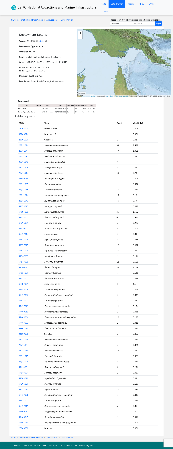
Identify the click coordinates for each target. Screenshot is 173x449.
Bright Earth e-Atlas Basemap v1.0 (117, 96)
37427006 (23, 295)
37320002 (23, 228)
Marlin (103, 3)
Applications (52, 19)
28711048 (23, 161)
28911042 (23, 200)
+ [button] (80, 33)
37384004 (23, 289)
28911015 (23, 189)
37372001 (23, 278)
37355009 (23, 272)
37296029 (23, 223)
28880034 (23, 178)
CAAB (151, 3)
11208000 (23, 128)
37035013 (23, 206)
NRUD (141, 3)
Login (158, 23)
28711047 (23, 156)
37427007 (23, 300)
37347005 (23, 256)
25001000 (23, 139)
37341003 (23, 250)
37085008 (23, 211)
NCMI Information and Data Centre (27, 19)
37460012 (23, 411)
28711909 (23, 167)
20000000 (23, 428)
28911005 (23, 184)
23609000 (23, 333)
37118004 (23, 372)
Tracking (130, 3)
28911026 (23, 195)
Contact (104, 11)
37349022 (23, 267)
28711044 (23, 150)
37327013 (23, 234)
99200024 (23, 134)
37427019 (23, 306)
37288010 (23, 378)
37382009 (23, 284)
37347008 (23, 261)
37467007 (23, 322)
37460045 (23, 417)
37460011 (23, 311)
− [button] (80, 37)
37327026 (23, 239)
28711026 (23, 145)
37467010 (23, 328)
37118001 (23, 217)
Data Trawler (117, 3)
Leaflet (93, 96)
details (41, 41)
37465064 (23, 317)
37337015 (23, 245)
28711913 (23, 173)
